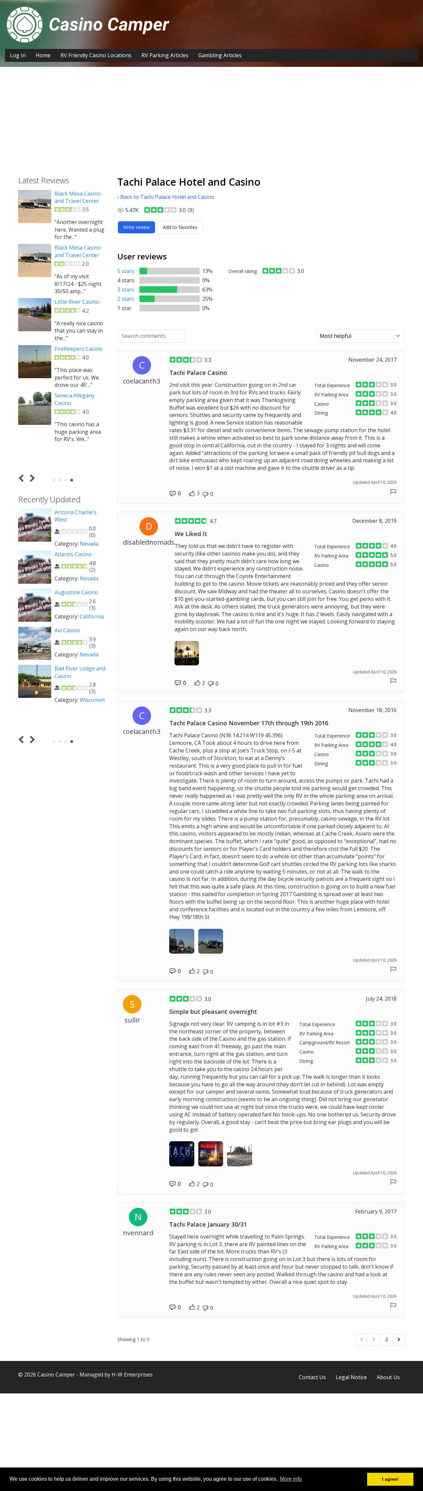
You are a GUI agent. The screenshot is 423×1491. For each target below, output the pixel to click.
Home (43, 55)
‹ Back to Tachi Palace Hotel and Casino (165, 197)
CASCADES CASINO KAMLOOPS (78, 305)
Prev (22, 478)
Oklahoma (92, 680)
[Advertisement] (211, 126)
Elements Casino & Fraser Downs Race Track (78, 201)
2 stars (125, 298)
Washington (70, 551)
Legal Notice (351, 1377)
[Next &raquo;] (399, 1339)
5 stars (125, 271)
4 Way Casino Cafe (77, 611)
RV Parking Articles (164, 55)
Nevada (89, 635)
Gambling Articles (220, 55)
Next (31, 478)
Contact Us (312, 1377)
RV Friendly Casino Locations (96, 55)
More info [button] (291, 1479)
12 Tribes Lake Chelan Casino (73, 516)
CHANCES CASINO (77, 363)
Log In (18, 55)
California (92, 715)
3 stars (125, 289)
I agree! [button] (390, 1479)
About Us (388, 1377)
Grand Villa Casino (77, 255)
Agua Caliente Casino (81, 691)
